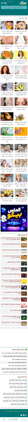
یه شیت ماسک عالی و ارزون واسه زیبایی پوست (7, 155)
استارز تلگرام (12, 387)
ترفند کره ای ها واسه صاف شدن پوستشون (21, 62)
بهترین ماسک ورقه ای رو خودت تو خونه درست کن (21, 155)
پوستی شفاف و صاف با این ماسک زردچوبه (7, 32)
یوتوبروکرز (5, 401)
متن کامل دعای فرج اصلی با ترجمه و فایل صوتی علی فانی (15, 356)
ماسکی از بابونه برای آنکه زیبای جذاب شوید (21, 123)
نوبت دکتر (11, 383)
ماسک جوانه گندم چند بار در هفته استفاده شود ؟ (7, 108)
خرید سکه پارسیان (8, 397)
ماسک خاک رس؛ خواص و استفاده (21, 32)
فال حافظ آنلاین (22, 401)
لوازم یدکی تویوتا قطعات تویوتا (19, 394)
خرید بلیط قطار (22, 397)
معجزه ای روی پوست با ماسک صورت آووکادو (21, 94)
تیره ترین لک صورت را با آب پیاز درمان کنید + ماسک (7, 78)
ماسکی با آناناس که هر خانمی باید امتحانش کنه (7, 123)
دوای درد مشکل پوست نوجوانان (7, 47)
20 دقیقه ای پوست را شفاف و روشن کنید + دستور (21, 185)
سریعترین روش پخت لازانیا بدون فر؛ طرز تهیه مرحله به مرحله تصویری (14, 353)
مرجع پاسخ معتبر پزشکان (20, 390)
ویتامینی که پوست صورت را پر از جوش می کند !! (21, 138)
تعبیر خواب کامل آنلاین (14, 380)
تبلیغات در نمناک (8, 411)
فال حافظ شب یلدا (13, 401)
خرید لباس (23, 380)
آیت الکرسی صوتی (21, 404)
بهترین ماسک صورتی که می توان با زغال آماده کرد (7, 94)
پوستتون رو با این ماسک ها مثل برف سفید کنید (21, 200)
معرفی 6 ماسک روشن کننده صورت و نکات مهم (21, 170)
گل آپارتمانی (13, 404)
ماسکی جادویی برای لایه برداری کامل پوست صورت (21, 77)
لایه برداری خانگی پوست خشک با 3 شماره (21, 108)
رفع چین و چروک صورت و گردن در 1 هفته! (21, 47)
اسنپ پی (16, 397)
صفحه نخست (23, 411)
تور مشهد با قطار (7, 394)
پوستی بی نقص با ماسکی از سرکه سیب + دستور (7, 170)
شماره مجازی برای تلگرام (20, 383)
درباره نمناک (16, 411)
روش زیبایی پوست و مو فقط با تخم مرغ (7, 185)
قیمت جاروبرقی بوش (21, 387)
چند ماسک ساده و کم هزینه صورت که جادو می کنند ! (7, 139)
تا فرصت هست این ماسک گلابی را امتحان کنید (7, 200)
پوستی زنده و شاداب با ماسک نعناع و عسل (7, 62)
